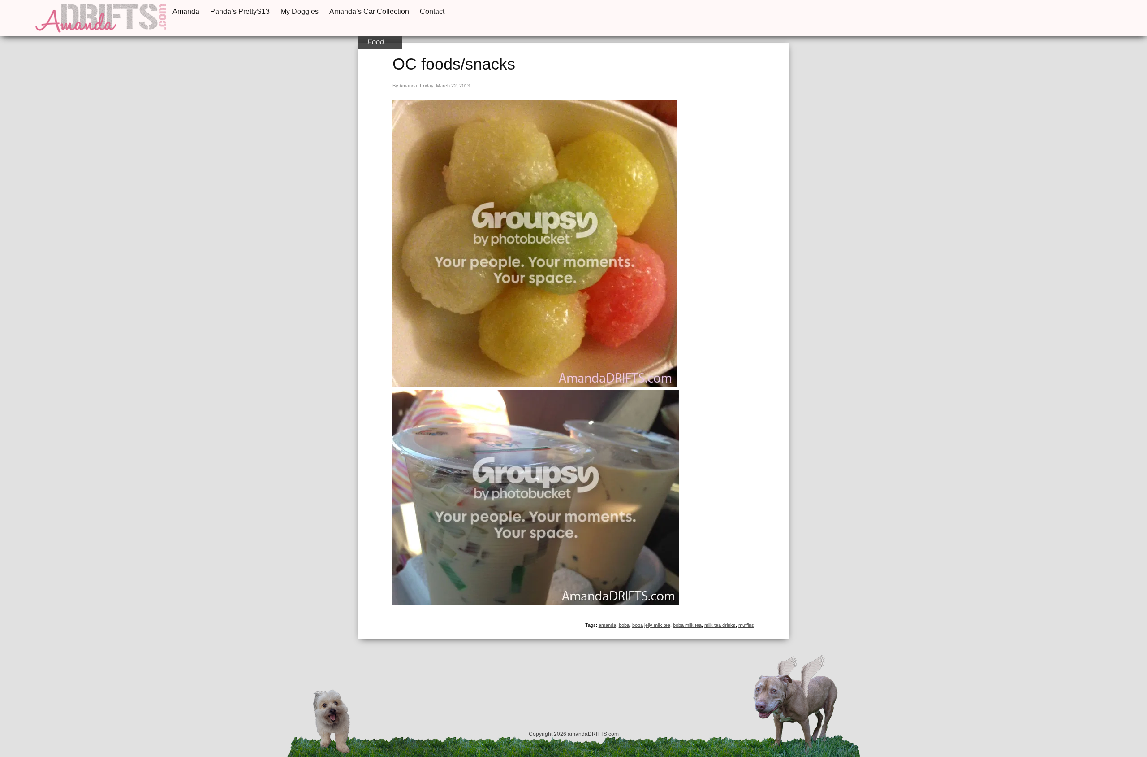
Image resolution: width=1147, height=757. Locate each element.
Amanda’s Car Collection (369, 11)
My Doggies (299, 11)
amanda (607, 625)
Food (375, 42)
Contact (432, 11)
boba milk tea (687, 625)
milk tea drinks (720, 625)
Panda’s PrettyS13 (240, 11)
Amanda (185, 11)
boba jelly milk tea (651, 625)
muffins (746, 625)
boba (624, 625)
